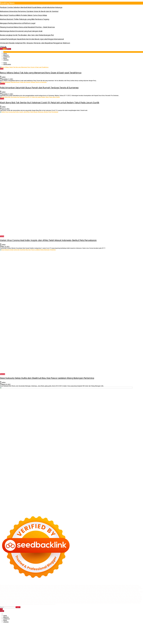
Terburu (88, 601)
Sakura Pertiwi (91, 599)
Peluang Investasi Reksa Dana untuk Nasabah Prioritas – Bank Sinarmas (27, 27)
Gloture (16, 591)
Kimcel (36, 585)
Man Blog (131, 596)
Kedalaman (57, 602)
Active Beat (75, 595)
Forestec (133, 595)
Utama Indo (110, 588)
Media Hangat (44, 604)
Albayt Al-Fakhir (52, 587)
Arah (40, 601)
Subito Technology (80, 585)
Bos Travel (86, 596)
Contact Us (6, 56)
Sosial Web (45, 599)
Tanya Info (36, 604)
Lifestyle (6, 60)
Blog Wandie (120, 598)
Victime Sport (9, 595)
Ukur (17, 602)
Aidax (120, 588)
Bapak (35, 602)
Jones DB (70, 596)
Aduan (105, 601)
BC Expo (48, 593)
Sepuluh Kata (120, 602)
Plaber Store (114, 585)
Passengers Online (32, 587)
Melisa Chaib (19, 588)
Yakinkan (73, 602)
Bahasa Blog (3, 604)
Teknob (98, 596)
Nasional (2, 374)
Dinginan (39, 602)
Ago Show (108, 590)
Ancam (28, 601)
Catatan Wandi (69, 598)
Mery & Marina (69, 590)
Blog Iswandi (94, 598)
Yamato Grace (126, 587)
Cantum (97, 601)
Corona (2, 98)
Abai (9, 601)
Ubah (9, 602)
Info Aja (120, 599)
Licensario (118, 593)
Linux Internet (25, 596)
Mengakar (118, 601)
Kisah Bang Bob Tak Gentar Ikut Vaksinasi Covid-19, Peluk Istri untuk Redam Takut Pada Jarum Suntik (49, 102)
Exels (6, 591)
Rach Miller (135, 590)
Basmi (46, 601)
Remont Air (3, 596)
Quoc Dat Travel (43, 587)
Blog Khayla (102, 598)
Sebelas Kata (66, 599)
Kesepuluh (94, 602)
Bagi (43, 601)
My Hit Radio (94, 588)
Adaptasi (2, 601)
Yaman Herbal (68, 595)
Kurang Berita (6, 599)
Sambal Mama (102, 588)
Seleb (1, 69)
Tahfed (120, 596)
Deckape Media (91, 595)
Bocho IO (122, 595)
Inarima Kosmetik (109, 593)
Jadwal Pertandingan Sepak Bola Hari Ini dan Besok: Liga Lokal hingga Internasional (32, 39)
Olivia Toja (12, 588)
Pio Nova (10, 593)
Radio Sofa (14, 598)
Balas (50, 601)
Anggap (127, 601)
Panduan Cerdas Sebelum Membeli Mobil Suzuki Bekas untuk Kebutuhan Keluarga (31, 7)
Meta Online (31, 588)
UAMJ (56, 595)
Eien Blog (76, 590)
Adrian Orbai (37, 591)
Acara (140, 599)
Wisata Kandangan (111, 598)
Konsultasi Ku (112, 602)
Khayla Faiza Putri (38, 598)
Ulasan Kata (22, 602)
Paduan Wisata (82, 599)
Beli (58, 601)
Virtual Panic (19, 590)
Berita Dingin (127, 602)
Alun (12, 601)
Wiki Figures (89, 585)
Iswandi (46, 598)
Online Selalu (74, 599)
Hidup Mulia (114, 590)
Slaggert (87, 588)
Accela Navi (135, 585)
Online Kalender (70, 593)
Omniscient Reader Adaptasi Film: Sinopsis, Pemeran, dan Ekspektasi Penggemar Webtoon (35, 43)
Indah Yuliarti (113, 599)
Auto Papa (60, 587)
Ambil (18, 601)
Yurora (25, 588)
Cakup (101, 601)
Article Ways (55, 593)
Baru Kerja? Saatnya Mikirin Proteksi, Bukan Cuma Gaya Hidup (23, 15)
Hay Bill (138, 595)
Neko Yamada (97, 585)
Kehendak (87, 602)
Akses (123, 601)
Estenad (131, 588)
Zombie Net (45, 590)
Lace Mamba (61, 585)
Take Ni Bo (129, 585)
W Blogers (119, 587)
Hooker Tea (84, 591)
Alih (15, 601)
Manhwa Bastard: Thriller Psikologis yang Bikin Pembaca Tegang (24, 19)
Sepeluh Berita (18, 604)
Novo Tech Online (54, 590)
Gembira (68, 602)
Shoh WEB (39, 590)
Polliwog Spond (69, 585)
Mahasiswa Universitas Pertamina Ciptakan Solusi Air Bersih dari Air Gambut (29, 11)
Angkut (33, 601)
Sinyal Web (23, 599)
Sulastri (33, 590)
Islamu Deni (133, 587)
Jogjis (55, 588)
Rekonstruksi (101, 590)
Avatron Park (67, 587)
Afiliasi (136, 599)
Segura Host (70, 591)
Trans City (104, 596)
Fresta (66, 588)
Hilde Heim (12, 587)
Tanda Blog (11, 604)
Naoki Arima (10, 596)
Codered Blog (135, 591)
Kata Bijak (37, 588)
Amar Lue (101, 591)
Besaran (51, 602)
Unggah (6, 602)
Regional (2, 84)
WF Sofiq (85, 590)
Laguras (2, 591)
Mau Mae (115, 596)
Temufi (90, 591)
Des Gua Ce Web (34, 596)
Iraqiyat (5, 593)
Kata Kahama (100, 587)
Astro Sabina (75, 587)
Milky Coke (28, 595)
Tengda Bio (78, 591)
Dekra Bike (62, 593)
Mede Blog (128, 591)
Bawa (60, 601)
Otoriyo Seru (21, 595)
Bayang (54, 601)
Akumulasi (23, 601)
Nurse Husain (27, 590)
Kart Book (11, 591)
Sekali (82, 602)
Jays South (60, 588)
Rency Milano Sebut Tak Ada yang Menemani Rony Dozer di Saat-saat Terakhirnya (40, 72)
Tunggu (13, 602)
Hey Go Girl (54, 585)
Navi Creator (7, 598)
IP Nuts (15, 595)
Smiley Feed (29, 591)
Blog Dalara (82, 587)
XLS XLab (61, 595)
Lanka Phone (42, 585)
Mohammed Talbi (26, 593)
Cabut (92, 601)
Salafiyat (106, 587)
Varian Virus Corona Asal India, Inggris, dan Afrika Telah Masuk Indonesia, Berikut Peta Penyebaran (48, 240)
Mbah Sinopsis (48, 588)
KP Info (116, 588)
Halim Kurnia (99, 599)
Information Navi (62, 596)
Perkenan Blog (136, 602)
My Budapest (100, 595)
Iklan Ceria (112, 587)
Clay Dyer (127, 595)
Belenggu (75, 601)
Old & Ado (35, 595)
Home (5, 53)
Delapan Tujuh (22, 585)
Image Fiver (30, 585)
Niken (135, 596)
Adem (113, 601)
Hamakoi (136, 588)
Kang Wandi (77, 598)
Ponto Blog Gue (41, 593)
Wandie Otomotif (86, 598)
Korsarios (94, 593)
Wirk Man (125, 596)
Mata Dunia (93, 596)
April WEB (71, 588)
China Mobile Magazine (125, 590)
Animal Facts (50, 595)
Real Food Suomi (80, 593)
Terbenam (65, 601)
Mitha (42, 588)
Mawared (88, 593)
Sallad (81, 590)
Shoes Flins (16, 593)
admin (3, 77)
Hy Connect (125, 588)
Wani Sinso (77, 588)
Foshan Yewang (106, 585)
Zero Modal (122, 585)
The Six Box (133, 593)
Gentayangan (29, 602)
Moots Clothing (10, 590)
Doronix (48, 585)
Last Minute (100, 593)
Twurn (87, 587)
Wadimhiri (18, 587)
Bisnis (5, 58)
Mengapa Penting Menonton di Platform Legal (17, 23)
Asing (36, 601)
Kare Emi (107, 591)
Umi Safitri (107, 599)
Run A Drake (107, 595)
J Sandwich (17, 596)
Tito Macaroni (53, 596)
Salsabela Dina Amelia (130, 598)
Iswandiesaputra (28, 598)
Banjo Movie (115, 595)
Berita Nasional (15, 599)
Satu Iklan (59, 599)
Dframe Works (4, 587)
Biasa (80, 601)
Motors (2, 585)
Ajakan (109, 601)
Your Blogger (52, 599)
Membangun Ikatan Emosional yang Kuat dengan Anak (21, 31)
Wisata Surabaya (78, 596)
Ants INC (24, 587)
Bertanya (131, 599)
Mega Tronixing (62, 591)
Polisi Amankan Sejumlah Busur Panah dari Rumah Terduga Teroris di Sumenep (39, 87)
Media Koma (30, 599)
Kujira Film (95, 591)
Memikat (62, 602)
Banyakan (45, 602)
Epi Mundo (93, 587)
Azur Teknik (14, 585)
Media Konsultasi (28, 604)
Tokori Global (83, 595)
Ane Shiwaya (113, 591)
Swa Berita (6, 588)
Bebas (70, 601)
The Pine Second (53, 591)
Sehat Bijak (125, 599)
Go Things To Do (44, 596)
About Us (6, 55)
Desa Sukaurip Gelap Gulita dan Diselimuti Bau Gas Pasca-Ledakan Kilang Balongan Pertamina (47, 378)
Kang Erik (109, 596)
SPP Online (22, 591)
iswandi (20, 598)
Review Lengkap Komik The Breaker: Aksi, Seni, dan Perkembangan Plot (27, 35)
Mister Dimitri (93, 590)
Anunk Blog (8, 585)
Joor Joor (34, 593)
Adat (6, 601)
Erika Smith (44, 591)
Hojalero (62, 590)
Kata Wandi (61, 598)
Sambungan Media (102, 602)
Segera (78, 602)
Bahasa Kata (51, 604)
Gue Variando (42, 595)
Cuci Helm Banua (53, 598)
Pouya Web (121, 591)
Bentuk (84, 601)
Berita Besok (38, 599)
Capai (1, 602)
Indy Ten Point (125, 593)
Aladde (83, 588)
